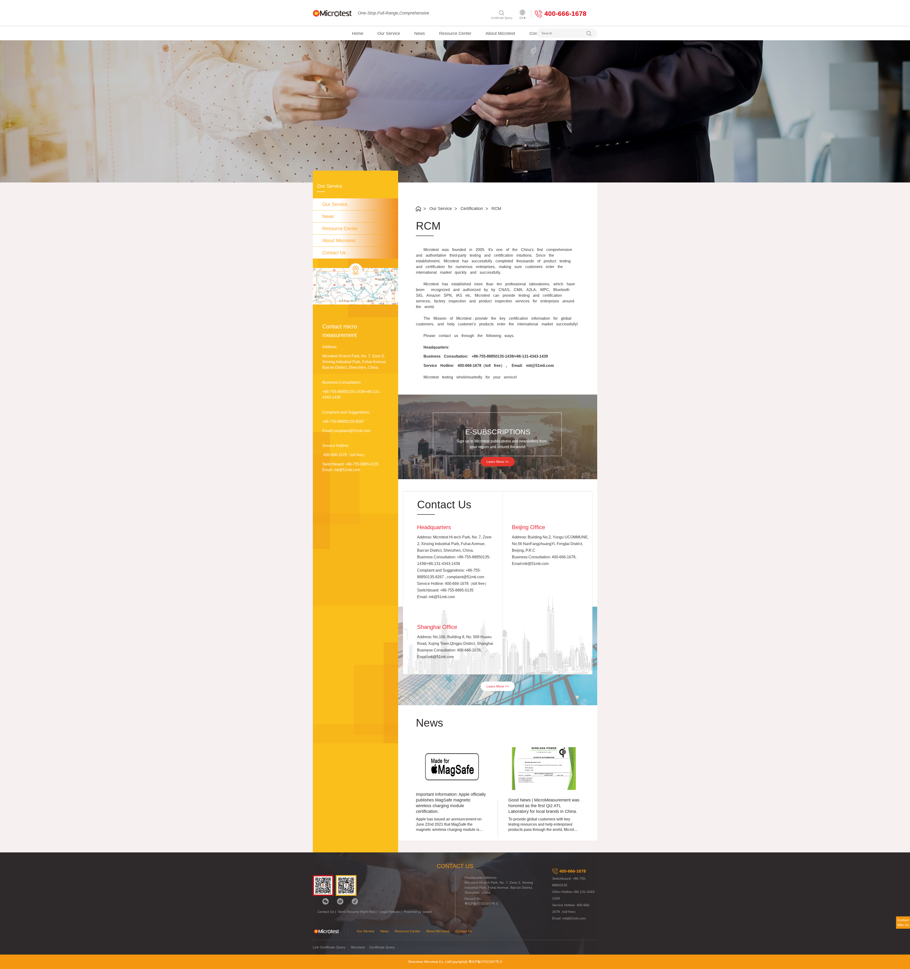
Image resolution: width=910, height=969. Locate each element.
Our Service (389, 33)
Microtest (358, 947)
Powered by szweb (418, 912)
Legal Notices (389, 912)
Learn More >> (498, 462)
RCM (496, 208)
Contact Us (334, 252)
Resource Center (455, 33)
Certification (471, 208)
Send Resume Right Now (357, 912)
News (419, 33)
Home (357, 33)
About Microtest (500, 33)
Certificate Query (501, 18)
